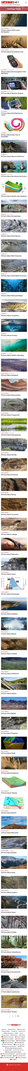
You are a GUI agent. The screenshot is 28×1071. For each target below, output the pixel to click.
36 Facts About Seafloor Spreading (12, 355)
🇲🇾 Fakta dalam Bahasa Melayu (13, 1052)
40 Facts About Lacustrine (9, 514)
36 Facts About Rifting (8, 494)
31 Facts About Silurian (8, 634)
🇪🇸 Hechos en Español (7, 1039)
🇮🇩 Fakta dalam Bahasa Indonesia (13, 1048)
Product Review (6, 1031)
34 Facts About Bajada (8, 713)
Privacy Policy (5, 1035)
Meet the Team (21, 1029)
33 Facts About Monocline (9, 833)
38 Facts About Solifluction (10, 673)
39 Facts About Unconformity (10, 972)
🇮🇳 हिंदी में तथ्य (21, 1046)
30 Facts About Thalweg (9, 793)
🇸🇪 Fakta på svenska (8, 1042)
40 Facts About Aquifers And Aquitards (14, 196)
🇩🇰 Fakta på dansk (21, 1040)
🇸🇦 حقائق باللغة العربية (19, 1044)
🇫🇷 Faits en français (20, 1037)
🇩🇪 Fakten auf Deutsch (7, 1037)
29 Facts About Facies (8, 574)
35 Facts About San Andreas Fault (12, 52)
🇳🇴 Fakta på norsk (19, 1042)
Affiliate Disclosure (8, 1033)
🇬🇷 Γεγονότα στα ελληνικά (9, 1046)
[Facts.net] (10, 2)
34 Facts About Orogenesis (10, 315)
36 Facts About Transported (10, 415)
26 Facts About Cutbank (9, 654)
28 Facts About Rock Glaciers (10, 236)
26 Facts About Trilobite (9, 1012)
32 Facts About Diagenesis (10, 773)
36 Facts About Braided (8, 852)
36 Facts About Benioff (8, 813)
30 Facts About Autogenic (9, 375)
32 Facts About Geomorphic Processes (14, 276)
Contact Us (14, 1031)
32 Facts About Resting (8, 455)
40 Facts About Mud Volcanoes (11, 256)
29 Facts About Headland (9, 614)
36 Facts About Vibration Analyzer (12, 93)
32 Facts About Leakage (9, 534)
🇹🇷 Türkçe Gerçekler (21, 1057)
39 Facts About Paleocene (9, 554)
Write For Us (22, 1031)
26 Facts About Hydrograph (10, 594)
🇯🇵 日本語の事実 (7, 1050)
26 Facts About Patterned (9, 475)
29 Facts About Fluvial (8, 912)
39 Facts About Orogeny (9, 892)
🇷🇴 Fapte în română (6, 1055)
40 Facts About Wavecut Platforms (12, 156)
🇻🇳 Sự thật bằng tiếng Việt (7, 1057)
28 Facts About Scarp (8, 872)
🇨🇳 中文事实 (13, 1059)
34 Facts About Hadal (8, 753)
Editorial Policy (11, 1029)
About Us (4, 1029)
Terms (21, 1033)
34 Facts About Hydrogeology (11, 435)
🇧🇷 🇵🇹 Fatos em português (8, 1040)
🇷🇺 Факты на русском (19, 1055)
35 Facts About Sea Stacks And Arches (14, 176)
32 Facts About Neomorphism (11, 395)
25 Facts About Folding (8, 932)
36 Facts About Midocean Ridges (12, 296)
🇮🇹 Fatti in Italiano (19, 1039)
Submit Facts (14, 1035)
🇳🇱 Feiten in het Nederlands (8, 1054)
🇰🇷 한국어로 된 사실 (18, 1050)
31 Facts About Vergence (9, 733)
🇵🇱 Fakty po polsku (21, 1054)
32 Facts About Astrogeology (10, 216)
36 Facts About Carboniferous (11, 952)
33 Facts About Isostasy (9, 335)
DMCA (16, 1033)
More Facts (22, 1035)
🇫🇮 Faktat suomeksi (7, 1044)
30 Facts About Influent (8, 693)
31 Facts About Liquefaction (10, 992)
